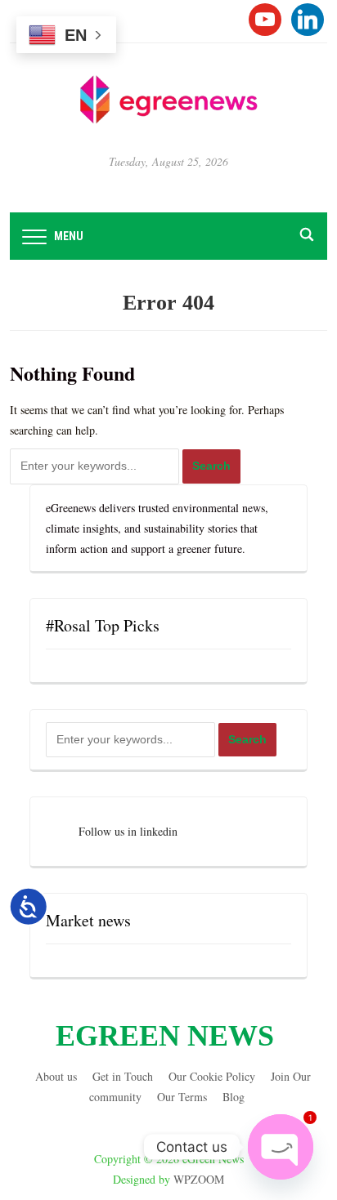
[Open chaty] (280, 1147)
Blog (233, 1096)
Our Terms (182, 1096)
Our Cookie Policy (211, 1076)
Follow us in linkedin (128, 831)
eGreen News (165, 1035)
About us (56, 1076)
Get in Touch (122, 1076)
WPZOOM (198, 1179)
